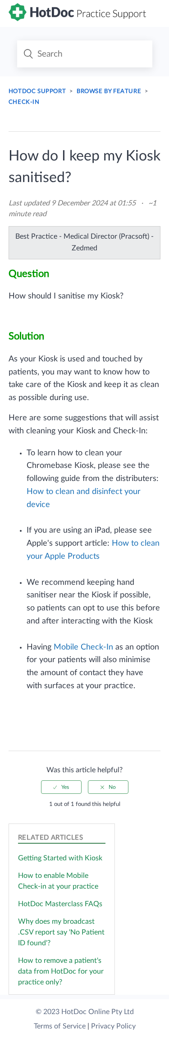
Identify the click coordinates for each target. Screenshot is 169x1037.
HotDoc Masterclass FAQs (60, 904)
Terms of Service (60, 1026)
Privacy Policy (113, 1026)
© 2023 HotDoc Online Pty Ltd (85, 1011)
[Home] (77, 18)
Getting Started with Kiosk (60, 858)
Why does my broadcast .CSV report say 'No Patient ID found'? (61, 932)
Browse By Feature (109, 91)
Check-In (24, 102)
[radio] (61, 787)
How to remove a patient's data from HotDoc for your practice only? (61, 971)
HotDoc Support (37, 91)
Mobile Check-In (83, 647)
